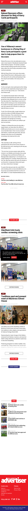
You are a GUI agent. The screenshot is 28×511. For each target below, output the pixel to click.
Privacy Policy (17, 490)
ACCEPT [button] (14, 257)
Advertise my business (6, 493)
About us (3, 488)
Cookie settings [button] (6, 257)
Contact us (3, 491)
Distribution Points (5, 490)
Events (2, 495)
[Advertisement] (14, 203)
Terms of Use (17, 488)
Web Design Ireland (14, 508)
